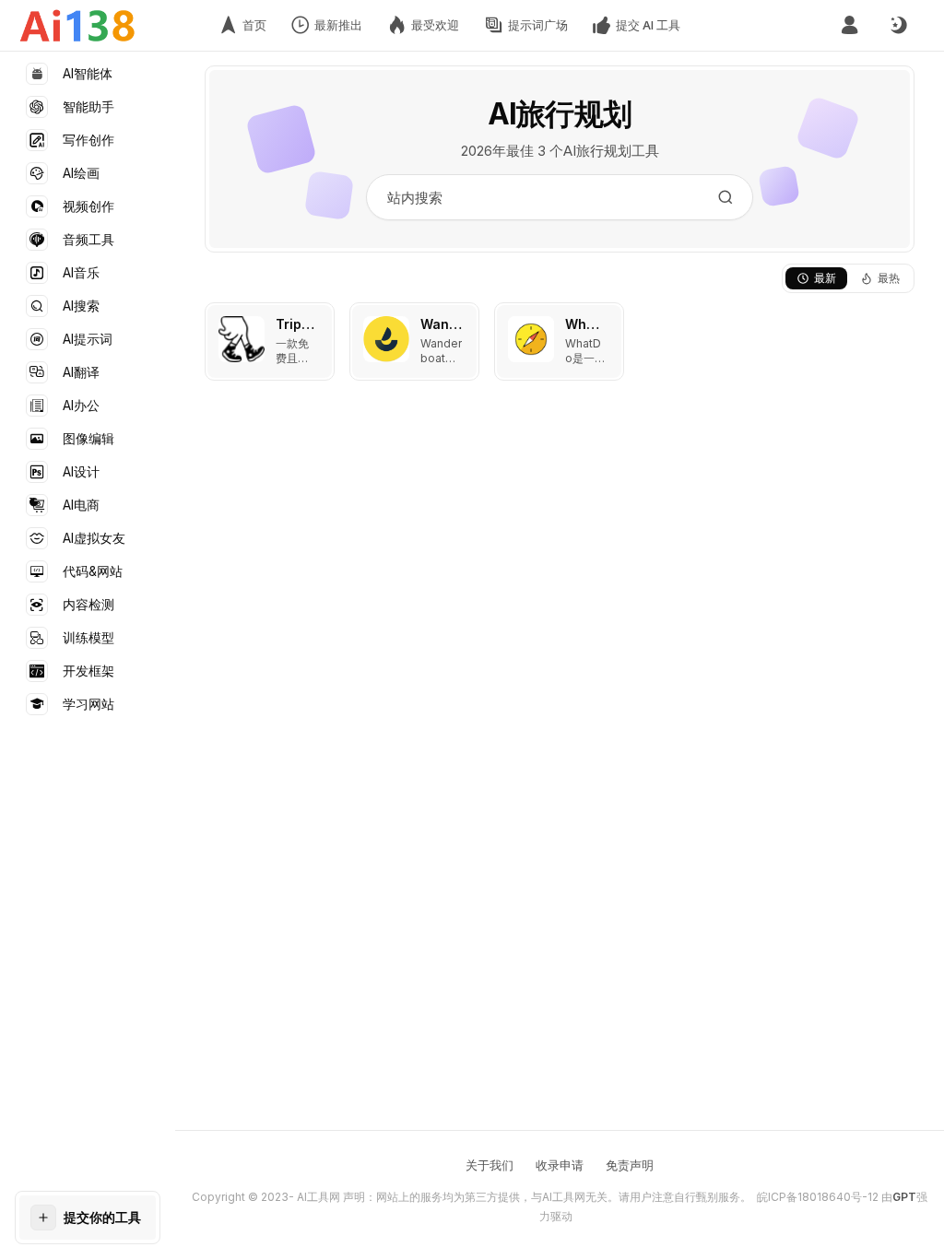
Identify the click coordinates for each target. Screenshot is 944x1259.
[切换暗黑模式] (897, 25)
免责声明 (630, 1165)
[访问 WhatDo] (531, 339)
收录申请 (560, 1165)
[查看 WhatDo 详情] (559, 341)
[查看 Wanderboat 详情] (414, 341)
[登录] (849, 25)
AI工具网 (318, 1197)
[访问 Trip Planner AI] (241, 339)
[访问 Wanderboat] (386, 339)
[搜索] (725, 197)
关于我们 (489, 1165)
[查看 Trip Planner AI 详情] (269, 341)
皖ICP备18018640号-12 (818, 1197)
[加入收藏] (316, 321)
